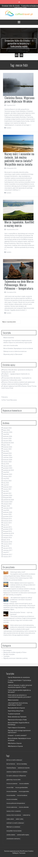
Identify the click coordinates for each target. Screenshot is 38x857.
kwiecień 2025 (7, 447)
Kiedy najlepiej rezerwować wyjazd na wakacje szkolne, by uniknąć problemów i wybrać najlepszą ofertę (22, 585)
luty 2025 (6, 451)
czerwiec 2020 (7, 508)
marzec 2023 (7, 476)
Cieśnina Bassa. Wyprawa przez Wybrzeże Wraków (19, 99)
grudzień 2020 (7, 495)
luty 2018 (6, 546)
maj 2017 (6, 552)
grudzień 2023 (7, 468)
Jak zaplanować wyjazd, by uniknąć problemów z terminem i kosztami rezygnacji (21, 599)
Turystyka (8, 128)
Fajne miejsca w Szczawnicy (16, 727)
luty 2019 (6, 525)
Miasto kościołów (8, 337)
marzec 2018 (7, 544)
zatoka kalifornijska (23, 835)
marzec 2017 (7, 556)
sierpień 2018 (7, 537)
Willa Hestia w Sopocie (15, 743)
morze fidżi (10, 787)
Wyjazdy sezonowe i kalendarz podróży (15, 658)
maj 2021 (6, 485)
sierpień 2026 (7, 428)
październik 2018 (8, 533)
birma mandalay (22, 764)
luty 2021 (6, 491)
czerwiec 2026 (7, 432)
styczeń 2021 (7, 493)
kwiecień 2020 (7, 512)
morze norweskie (12, 799)
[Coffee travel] (19, 13)
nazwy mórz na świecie (14, 815)
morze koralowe (22, 795)
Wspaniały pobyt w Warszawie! (12, 354)
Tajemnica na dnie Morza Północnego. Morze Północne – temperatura (19, 285)
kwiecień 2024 (7, 459)
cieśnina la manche (24, 768)
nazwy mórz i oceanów (14, 811)
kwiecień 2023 (7, 474)
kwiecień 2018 (7, 542)
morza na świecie (12, 783)
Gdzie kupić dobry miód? (17, 572)
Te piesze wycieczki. (14, 714)
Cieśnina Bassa (11, 768)
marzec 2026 (7, 438)
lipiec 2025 (6, 445)
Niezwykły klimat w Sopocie (16, 708)
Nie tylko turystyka (9, 654)
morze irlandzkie (12, 791)
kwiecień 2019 (7, 521)
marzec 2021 (7, 489)
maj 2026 (6, 434)
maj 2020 (6, 510)
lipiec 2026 (6, 430)
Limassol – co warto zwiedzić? (17, 735)
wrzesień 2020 (7, 502)
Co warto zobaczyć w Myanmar (16, 775)
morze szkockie (24, 807)
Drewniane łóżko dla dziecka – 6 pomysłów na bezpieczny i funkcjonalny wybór (19, 43)
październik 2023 (8, 470)
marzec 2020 (7, 514)
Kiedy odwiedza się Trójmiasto (17, 717)
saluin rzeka (19, 819)
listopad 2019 (7, 518)
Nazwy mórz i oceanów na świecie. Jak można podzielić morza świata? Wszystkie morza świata (19, 159)
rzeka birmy (26, 815)
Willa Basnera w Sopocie (15, 746)
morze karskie (11, 795)
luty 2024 (6, 464)
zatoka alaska (11, 835)
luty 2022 (6, 483)
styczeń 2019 (7, 527)
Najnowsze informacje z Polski (17, 719)
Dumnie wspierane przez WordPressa (16, 851)
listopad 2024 (7, 453)
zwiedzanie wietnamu (13, 838)
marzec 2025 (7, 449)
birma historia (11, 764)
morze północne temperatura (16, 803)
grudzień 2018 (7, 529)
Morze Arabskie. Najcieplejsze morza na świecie (18, 348)
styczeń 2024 (7, 466)
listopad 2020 (7, 497)
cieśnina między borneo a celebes (17, 772)
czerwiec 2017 (7, 550)
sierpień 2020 (7, 504)
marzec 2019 (7, 523)
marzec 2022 (7, 481)
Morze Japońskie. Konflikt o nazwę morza (19, 224)
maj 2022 (6, 478)
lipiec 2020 (6, 506)
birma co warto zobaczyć (14, 760)
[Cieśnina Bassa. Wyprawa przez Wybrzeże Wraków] (18, 84)
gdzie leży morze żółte (13, 779)
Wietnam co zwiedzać (13, 827)
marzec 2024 (7, 462)
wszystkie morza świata (14, 831)
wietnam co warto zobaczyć (15, 823)
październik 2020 (8, 499)
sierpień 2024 (7, 455)
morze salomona (12, 807)
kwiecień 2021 (7, 487)
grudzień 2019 (7, 516)
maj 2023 (6, 472)
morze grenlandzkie (21, 787)
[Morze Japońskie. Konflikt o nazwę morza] (18, 210)
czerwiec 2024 (7, 457)
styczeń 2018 (7, 548)
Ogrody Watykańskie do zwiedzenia (19, 677)
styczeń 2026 (7, 440)
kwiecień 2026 (7, 436)
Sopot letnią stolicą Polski (15, 711)
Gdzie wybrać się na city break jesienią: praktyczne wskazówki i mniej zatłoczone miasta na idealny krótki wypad (23, 627)
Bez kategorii (7, 650)
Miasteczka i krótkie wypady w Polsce (14, 652)
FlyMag (14, 853)
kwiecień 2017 (7, 554)
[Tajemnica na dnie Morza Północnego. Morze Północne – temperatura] (18, 269)
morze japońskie (24, 791)
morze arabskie (24, 783)
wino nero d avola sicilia (10, 345)
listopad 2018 (7, 531)
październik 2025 (8, 443)
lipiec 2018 (6, 540)
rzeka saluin (10, 819)
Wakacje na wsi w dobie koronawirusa (15, 351)
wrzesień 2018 (7, 535)
